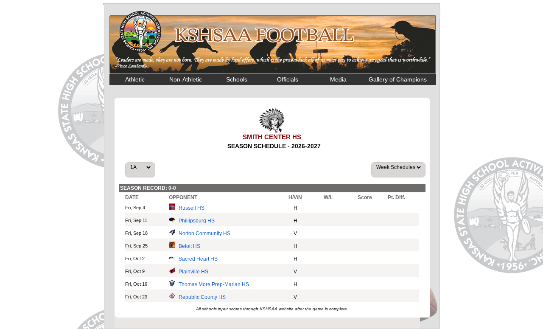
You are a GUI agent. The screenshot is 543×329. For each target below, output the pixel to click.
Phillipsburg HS (197, 221)
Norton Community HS (204, 233)
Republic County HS (202, 297)
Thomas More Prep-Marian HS (214, 284)
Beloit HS (189, 246)
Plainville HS (193, 272)
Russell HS (191, 208)
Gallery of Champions (398, 79)
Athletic (135, 79)
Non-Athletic (185, 79)
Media (338, 79)
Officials (287, 79)
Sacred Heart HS (198, 259)
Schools (236, 79)
